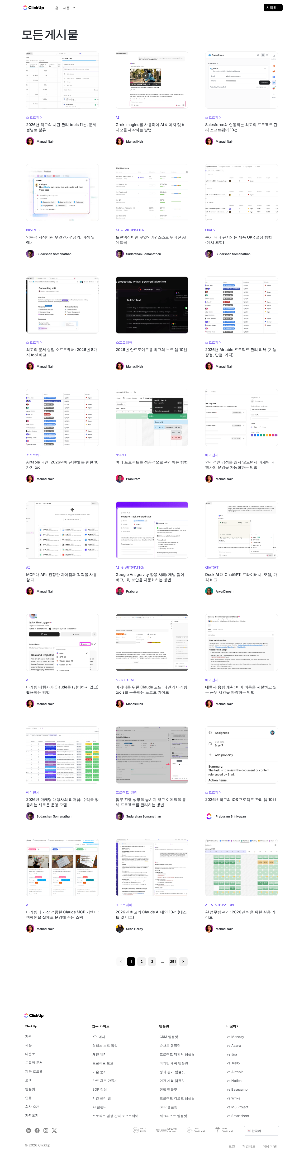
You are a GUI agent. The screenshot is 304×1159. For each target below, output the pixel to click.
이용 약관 (270, 1146)
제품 (28, 1045)
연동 (28, 1098)
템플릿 (30, 1089)
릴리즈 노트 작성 (105, 1045)
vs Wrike (233, 1098)
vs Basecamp (237, 1089)
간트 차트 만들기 (105, 1081)
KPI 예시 (98, 1037)
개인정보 (249, 1146)
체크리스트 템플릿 (173, 1116)
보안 (231, 1146)
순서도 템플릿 (170, 1045)
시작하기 (273, 7)
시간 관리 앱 (101, 1098)
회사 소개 (32, 1106)
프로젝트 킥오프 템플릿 (177, 1098)
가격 (28, 1036)
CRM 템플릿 (169, 1037)
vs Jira (232, 1054)
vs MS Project (237, 1107)
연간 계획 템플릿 (172, 1081)
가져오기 (31, 1115)
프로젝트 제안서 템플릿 (177, 1054)
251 (173, 961)
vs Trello (233, 1063)
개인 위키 (99, 1054)
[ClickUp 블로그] (33, 7)
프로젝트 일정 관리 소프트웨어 (115, 1116)
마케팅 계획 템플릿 (174, 1063)
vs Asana (234, 1045)
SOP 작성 (99, 1089)
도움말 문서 (34, 1063)
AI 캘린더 (99, 1107)
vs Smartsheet (238, 1116)
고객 (28, 1080)
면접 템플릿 (168, 1089)
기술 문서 (99, 1072)
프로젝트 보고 (102, 1063)
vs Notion (234, 1081)
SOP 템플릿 (168, 1107)
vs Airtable (235, 1072)
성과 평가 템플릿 (172, 1072)
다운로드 (31, 1054)
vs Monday (235, 1037)
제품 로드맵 (34, 1071)
